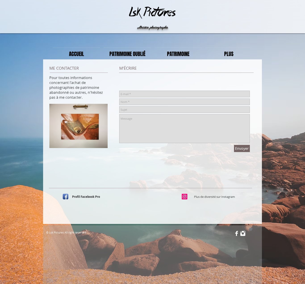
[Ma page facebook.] (65, 196)
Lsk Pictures (152, 13)
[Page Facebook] (236, 233)
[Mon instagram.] (184, 196)
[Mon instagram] (242, 233)
